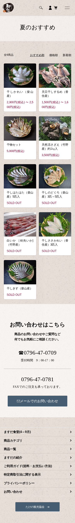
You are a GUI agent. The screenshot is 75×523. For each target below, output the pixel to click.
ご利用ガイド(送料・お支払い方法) (28, 466)
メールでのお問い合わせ (39, 401)
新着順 (67, 55)
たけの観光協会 (36, 506)
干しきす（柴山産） (20, 288)
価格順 (53, 55)
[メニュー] (67, 8)
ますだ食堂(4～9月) (17, 431)
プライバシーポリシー (19, 483)
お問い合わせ (13, 491)
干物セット (14, 144)
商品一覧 (10, 449)
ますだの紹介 (13, 457)
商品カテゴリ (13, 440)
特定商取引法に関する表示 (22, 474)
